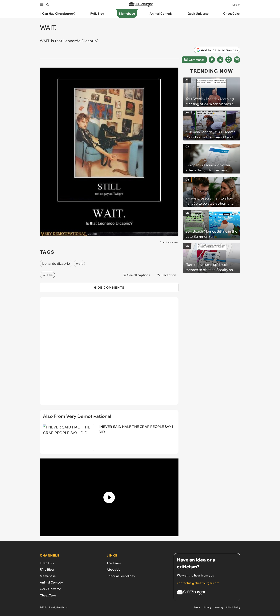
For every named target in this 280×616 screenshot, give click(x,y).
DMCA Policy (233, 607)
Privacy (207, 607)
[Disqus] (109, 353)
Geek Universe (50, 589)
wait (79, 263)
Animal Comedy (51, 582)
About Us (113, 569)
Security (218, 607)
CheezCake (48, 595)
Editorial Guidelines (121, 576)
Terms (197, 607)
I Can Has (47, 563)
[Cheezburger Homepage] (141, 4)
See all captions (138, 275)
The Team (114, 563)
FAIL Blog (47, 569)
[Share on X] (220, 59)
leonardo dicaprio (56, 263)
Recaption (169, 275)
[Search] (48, 4)
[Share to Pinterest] (228, 59)
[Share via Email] (237, 59)
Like (50, 275)
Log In (236, 4)
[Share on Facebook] (212, 59)
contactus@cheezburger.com (198, 583)
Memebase (48, 576)
